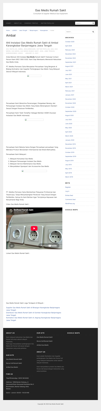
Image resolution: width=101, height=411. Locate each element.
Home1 (8, 23)
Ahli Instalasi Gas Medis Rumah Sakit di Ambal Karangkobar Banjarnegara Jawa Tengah (32, 44)
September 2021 (70, 62)
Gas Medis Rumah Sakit (50, 10)
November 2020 (70, 103)
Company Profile (31, 23)
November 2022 (70, 58)
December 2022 (70, 54)
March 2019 (69, 177)
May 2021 (68, 78)
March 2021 (69, 87)
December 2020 (70, 99)
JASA (41, 51)
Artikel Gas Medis (12, 367)
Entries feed (69, 195)
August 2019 (69, 160)
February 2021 (70, 91)
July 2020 (68, 119)
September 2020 (70, 111)
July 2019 (68, 164)
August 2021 (69, 66)
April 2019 (68, 173)
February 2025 (70, 50)
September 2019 (70, 156)
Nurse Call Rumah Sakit (14, 363)
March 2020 (69, 136)
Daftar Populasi (47, 23)
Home (8, 30)
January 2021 (69, 95)
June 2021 (68, 74)
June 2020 (68, 123)
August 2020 (69, 115)
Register (68, 187)
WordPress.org (70, 203)
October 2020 (69, 107)
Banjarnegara (34, 30)
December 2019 (70, 144)
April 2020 (68, 132)
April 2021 (68, 82)
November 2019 (70, 148)
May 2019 (68, 168)
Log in (67, 191)
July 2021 (68, 70)
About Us (18, 23)
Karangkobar (44, 30)
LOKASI (14, 30)
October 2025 (69, 41)
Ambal (20, 49)
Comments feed (70, 199)
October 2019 (69, 152)
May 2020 (68, 127)
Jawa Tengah (23, 30)
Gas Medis (15, 51)
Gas (52, 49)
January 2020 (69, 140)
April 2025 (68, 46)
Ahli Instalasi (11, 49)
